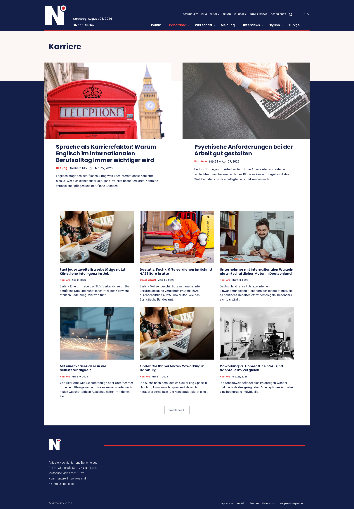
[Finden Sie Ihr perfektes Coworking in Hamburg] (177, 333)
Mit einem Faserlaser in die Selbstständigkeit (83, 368)
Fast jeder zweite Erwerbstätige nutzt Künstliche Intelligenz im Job (92, 271)
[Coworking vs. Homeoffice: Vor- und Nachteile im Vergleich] (257, 333)
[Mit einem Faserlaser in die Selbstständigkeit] (97, 333)
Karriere (200, 161)
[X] (308, 14)
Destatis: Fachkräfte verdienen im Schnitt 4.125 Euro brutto (176, 271)
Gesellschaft (148, 280)
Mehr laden (175, 410)
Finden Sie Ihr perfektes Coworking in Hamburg (172, 368)
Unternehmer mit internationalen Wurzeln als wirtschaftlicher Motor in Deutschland (256, 271)
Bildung (61, 168)
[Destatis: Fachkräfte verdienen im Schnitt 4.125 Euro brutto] (177, 237)
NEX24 (213, 161)
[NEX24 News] (56, 15)
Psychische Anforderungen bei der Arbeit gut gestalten (243, 150)
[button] (290, 14)
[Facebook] (304, 14)
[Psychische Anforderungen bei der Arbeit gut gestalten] (246, 101)
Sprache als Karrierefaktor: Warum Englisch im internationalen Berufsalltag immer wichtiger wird (106, 153)
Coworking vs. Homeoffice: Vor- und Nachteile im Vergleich (251, 368)
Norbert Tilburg (81, 168)
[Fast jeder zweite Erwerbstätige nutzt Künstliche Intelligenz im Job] (97, 237)
